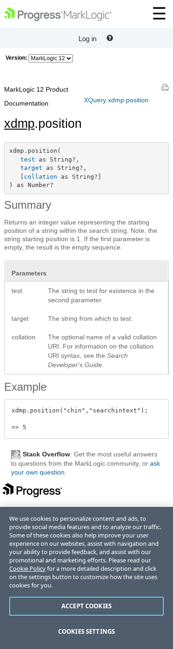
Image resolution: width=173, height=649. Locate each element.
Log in (87, 39)
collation (40, 176)
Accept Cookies (86, 606)
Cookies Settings (86, 631)
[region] (86, 578)
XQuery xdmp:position (116, 100)
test (27, 159)
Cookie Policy (27, 568)
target (31, 167)
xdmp (19, 124)
